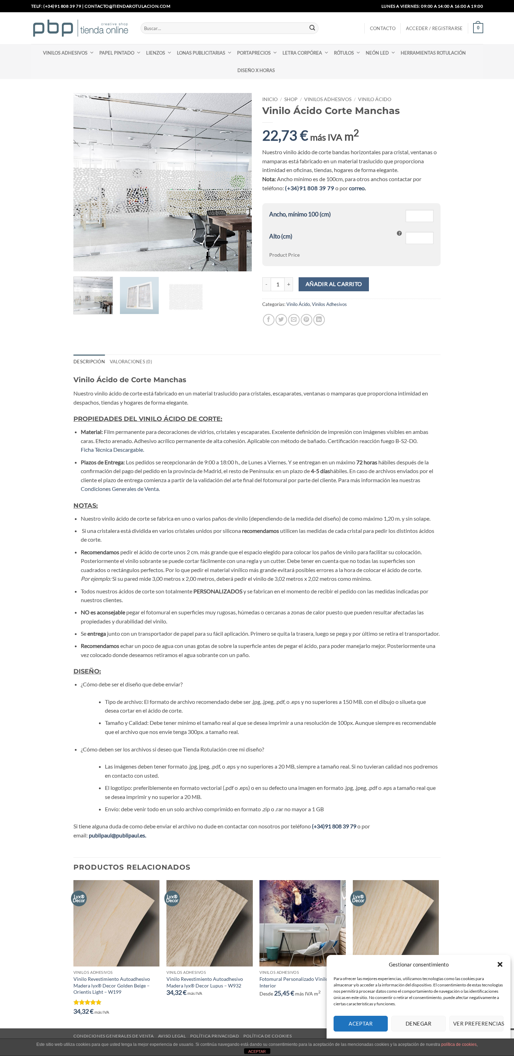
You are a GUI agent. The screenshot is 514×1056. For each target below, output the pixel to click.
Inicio (270, 99)
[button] (500, 964)
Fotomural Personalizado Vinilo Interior (293, 982)
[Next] (239, 182)
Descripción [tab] (89, 361)
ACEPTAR (257, 1051)
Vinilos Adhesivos (327, 99)
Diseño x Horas (256, 70)
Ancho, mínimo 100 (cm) (300, 214)
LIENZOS (155, 53)
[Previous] (85, 182)
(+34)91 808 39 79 (310, 188)
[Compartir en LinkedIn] (319, 320)
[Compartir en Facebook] (268, 320)
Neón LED (377, 53)
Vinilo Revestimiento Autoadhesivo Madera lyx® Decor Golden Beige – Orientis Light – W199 (111, 985)
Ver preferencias (478, 1023)
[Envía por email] (294, 320)
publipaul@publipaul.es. (117, 835)
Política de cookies (267, 1036)
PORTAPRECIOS (254, 53)
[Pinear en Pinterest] (306, 320)
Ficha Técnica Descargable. (112, 449)
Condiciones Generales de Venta (120, 488)
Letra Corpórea (302, 53)
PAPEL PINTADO (116, 53)
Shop (291, 99)
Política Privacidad (214, 1036)
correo (357, 188)
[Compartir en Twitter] (281, 320)
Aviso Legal (172, 1036)
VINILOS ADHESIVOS (65, 53)
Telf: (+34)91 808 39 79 (56, 6)
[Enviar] (312, 28)
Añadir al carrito (334, 284)
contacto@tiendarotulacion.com (127, 6)
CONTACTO (382, 28)
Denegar (418, 1023)
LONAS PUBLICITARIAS (201, 53)
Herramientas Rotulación (433, 53)
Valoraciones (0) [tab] (131, 361)
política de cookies (459, 1044)
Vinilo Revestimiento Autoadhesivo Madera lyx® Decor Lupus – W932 (204, 982)
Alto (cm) (280, 236)
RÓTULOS (344, 53)
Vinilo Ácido (374, 99)
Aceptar (361, 1023)
